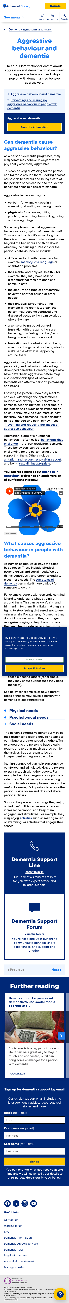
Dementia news (13, 1249)
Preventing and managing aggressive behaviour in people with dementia (32, 104)
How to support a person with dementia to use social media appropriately (32, 1002)
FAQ (7, 1231)
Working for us (13, 1225)
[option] (34, 1036)
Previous (7, 1036)
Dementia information (18, 1237)
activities (26, 818)
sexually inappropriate (34, 463)
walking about (51, 459)
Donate (55, 6)
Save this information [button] (34, 127)
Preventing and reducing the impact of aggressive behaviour (31, 427)
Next (61, 1036)
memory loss (30, 262)
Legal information (15, 1255)
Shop (41, 19)
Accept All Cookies (34, 668)
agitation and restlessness (22, 459)
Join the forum (34, 934)
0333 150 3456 (34, 872)
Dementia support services (21, 1243)
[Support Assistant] (60, 1294)
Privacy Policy (51, 1178)
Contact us (11, 1219)
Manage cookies (14, 1267)
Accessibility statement (19, 1261)
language (47, 262)
